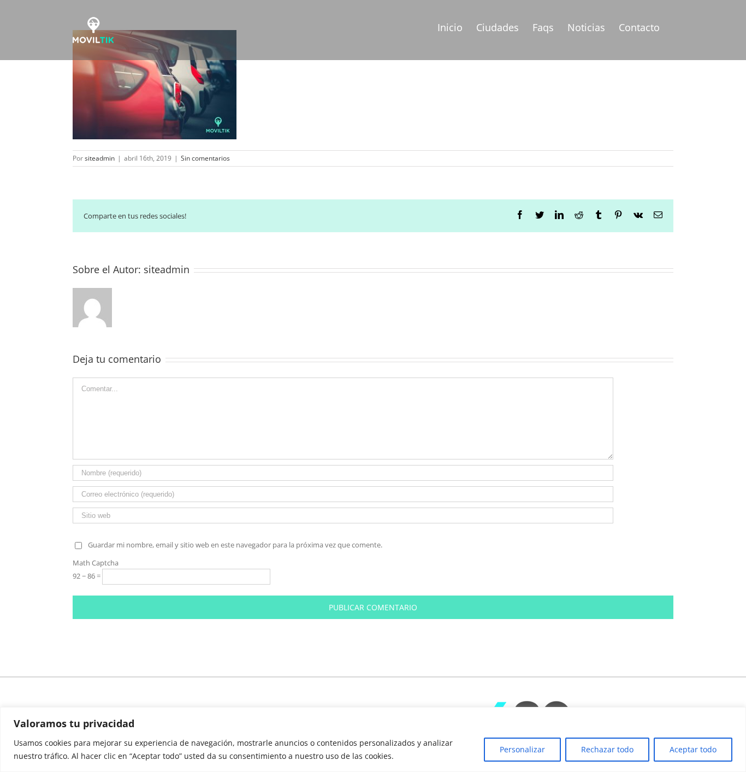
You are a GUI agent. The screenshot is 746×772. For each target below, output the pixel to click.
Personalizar (522, 749)
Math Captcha (96, 563)
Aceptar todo (693, 749)
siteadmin (100, 158)
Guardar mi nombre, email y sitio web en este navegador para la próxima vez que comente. (235, 545)
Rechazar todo (607, 749)
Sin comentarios (205, 158)
